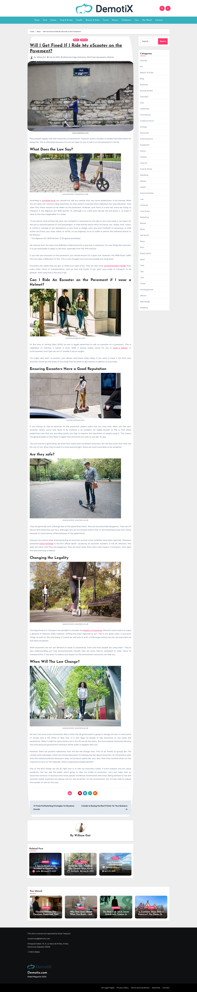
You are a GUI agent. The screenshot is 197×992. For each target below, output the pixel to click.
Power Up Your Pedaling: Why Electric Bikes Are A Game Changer (80, 868)
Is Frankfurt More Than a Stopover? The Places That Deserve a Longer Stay (151, 914)
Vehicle (84, 40)
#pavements (101, 57)
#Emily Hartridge (70, 57)
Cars (137, 20)
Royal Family (145, 253)
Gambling (144, 175)
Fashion (143, 157)
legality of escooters (92, 630)
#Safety (110, 57)
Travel (105, 20)
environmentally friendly (115, 266)
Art (141, 67)
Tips (142, 271)
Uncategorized (146, 290)
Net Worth (147, 20)
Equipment (145, 145)
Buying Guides (146, 91)
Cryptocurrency (147, 121)
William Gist (41, 57)
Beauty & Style (92, 20)
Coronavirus (145, 115)
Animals (143, 60)
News (76, 40)
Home (36, 20)
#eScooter (82, 57)
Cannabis (144, 97)
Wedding (144, 308)
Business (144, 85)
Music (142, 229)
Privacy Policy (123, 988)
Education (144, 133)
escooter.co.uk (49, 200)
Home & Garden (147, 193)
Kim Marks (75, 871)
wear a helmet (120, 348)
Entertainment (146, 139)
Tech (45, 20)
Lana (38, 871)
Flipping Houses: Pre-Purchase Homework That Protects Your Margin (45, 914)
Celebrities (126, 20)
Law (142, 199)
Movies (115, 20)
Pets (142, 247)
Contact (159, 20)
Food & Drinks (66, 20)
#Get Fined (91, 57)
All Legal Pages (107, 988)
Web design (145, 302)
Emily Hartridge (46, 543)
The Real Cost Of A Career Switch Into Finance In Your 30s (116, 914)
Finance (143, 163)
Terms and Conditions (140, 988)
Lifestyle (144, 205)
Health (79, 20)
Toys (142, 277)
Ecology (143, 127)
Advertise (156, 988)
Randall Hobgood (113, 867)
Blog (142, 79)
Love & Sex (145, 211)
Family (143, 151)
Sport (142, 259)
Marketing (144, 217)
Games (53, 20)
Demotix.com (37, 972)
